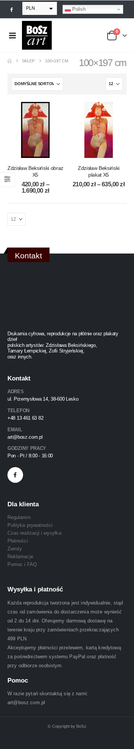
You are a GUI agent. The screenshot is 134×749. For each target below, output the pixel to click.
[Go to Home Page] (9, 61)
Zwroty (14, 548)
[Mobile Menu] (12, 35)
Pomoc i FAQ (22, 564)
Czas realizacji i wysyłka (34, 533)
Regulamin (19, 517)
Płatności (17, 541)
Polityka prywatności (29, 525)
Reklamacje (20, 556)
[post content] (35, 130)
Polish (78, 9)
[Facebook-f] (15, 475)
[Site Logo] (37, 35)
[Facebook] (11, 9)
